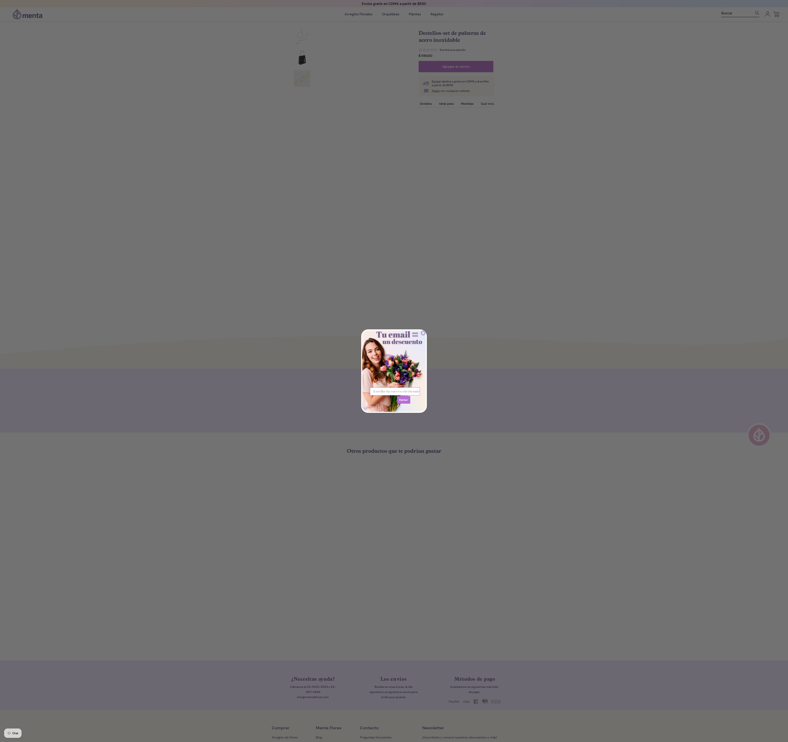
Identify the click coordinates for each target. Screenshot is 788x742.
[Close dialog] (423, 333)
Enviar (403, 400)
